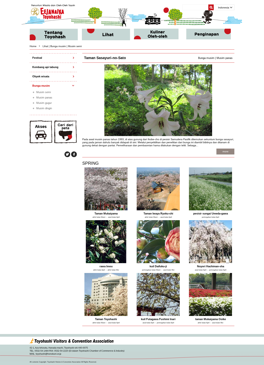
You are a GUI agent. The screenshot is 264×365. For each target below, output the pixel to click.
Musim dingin (44, 108)
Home (33, 46)
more (225, 151)
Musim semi (43, 92)
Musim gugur (44, 102)
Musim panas (44, 97)
